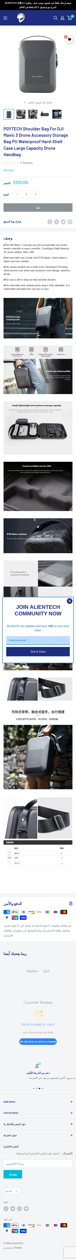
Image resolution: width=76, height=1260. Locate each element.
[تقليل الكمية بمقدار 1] (17, 194)
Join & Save (38, 651)
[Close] (69, 601)
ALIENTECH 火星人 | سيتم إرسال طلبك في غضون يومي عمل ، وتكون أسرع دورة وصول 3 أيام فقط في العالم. (38, 5)
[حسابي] (62, 18)
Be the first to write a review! (38, 1041)
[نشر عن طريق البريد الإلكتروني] (70, 221)
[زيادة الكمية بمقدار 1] (35, 194)
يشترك (13, 1174)
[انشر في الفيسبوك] (49, 221)
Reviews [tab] (32, 971)
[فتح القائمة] (5, 18)
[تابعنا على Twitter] (12, 1208)
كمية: (7, 194)
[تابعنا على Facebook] (6, 1208)
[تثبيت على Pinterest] (56, 221)
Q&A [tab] (46, 971)
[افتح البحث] (55, 18)
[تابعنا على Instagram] (19, 1208)
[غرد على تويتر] (63, 221)
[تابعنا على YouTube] (26, 1208)
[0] (69, 18)
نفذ (38, 207)
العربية (8, 1190)
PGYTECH (9, 170)
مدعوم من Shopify (13, 1247)
